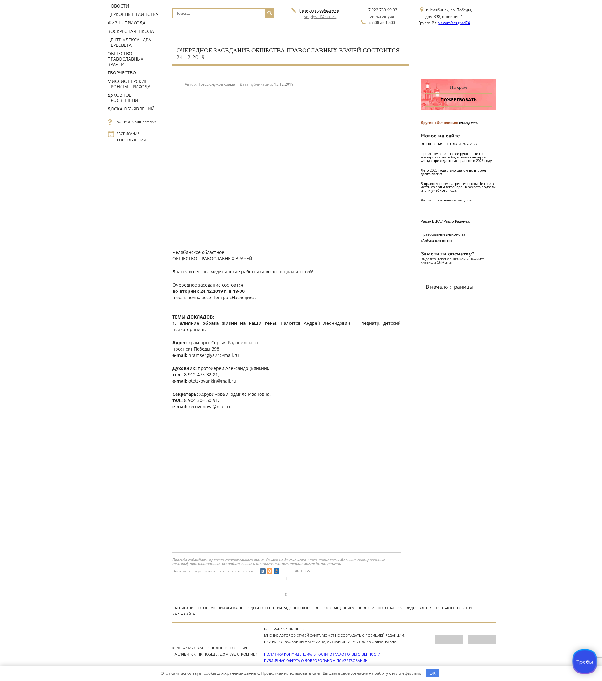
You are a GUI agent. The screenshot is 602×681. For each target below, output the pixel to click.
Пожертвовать (459, 100)
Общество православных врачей (125, 59)
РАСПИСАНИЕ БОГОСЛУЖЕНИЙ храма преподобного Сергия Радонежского (242, 607)
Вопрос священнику (136, 121)
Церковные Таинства (133, 14)
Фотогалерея (390, 607)
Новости (118, 5)
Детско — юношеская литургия (447, 200)
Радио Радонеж (457, 221)
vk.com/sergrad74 (454, 22)
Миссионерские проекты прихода (129, 83)
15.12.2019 (283, 84)
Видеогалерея (419, 607)
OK (433, 673)
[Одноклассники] (269, 571)
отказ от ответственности (355, 654)
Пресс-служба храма (216, 84)
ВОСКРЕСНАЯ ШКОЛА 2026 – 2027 (449, 144)
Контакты (445, 607)
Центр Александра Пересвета (129, 42)
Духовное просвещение (124, 97)
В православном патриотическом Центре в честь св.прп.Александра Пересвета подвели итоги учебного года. (458, 187)
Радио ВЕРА (431, 221)
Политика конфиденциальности (296, 654)
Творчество (122, 72)
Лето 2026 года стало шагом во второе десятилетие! (453, 172)
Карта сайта (183, 614)
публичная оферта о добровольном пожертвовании (315, 660)
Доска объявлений (131, 108)
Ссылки (464, 607)
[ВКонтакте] (263, 571)
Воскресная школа (131, 31)
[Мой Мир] (276, 571)
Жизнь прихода (126, 22)
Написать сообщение (319, 10)
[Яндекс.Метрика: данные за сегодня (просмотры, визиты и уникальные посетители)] (449, 639)
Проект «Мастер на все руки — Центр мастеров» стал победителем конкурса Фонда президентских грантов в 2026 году (456, 157)
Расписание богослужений (131, 136)
